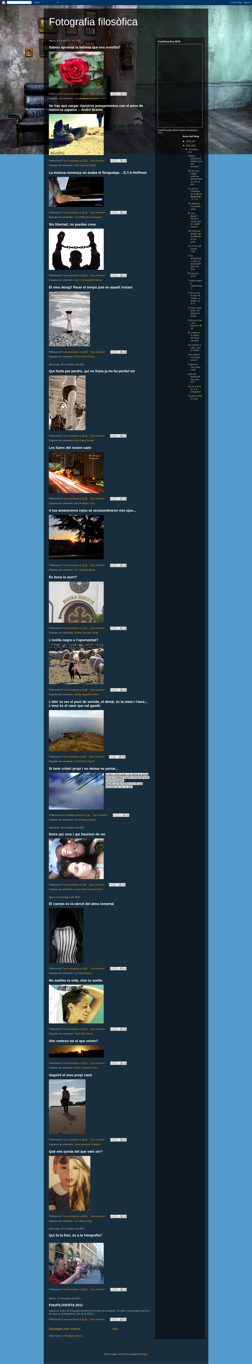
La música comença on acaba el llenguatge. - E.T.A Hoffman (98, 172)
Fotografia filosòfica (93, 21)
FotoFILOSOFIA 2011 (66, 1305)
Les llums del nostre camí (70, 448)
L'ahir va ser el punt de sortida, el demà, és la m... (194, 298)
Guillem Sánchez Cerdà (86, 632)
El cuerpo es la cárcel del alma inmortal (81, 904)
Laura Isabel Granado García (88, 889)
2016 (189, 141)
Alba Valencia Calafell (85, 165)
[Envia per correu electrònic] (112, 94)
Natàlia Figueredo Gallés (86, 694)
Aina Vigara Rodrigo (84, 440)
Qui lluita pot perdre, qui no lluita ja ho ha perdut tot (92, 371)
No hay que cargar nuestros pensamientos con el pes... (195, 177)
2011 (189, 145)
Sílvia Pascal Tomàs (84, 356)
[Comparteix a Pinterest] (125, 94)
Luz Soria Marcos (83, 973)
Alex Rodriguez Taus (84, 503)
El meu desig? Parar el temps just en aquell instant (91, 287)
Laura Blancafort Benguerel (87, 217)
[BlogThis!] (115, 94)
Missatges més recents (64, 1329)
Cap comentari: (98, 94)
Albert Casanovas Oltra (85, 1067)
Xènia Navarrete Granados (87, 1144)
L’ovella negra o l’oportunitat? (73, 640)
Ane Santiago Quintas (85, 819)
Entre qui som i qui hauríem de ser (77, 834)
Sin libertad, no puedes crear (72, 224)
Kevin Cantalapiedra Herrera (88, 280)
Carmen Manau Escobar (86, 98)
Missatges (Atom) (73, 1336)
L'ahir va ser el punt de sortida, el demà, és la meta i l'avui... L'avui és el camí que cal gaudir (98, 704)
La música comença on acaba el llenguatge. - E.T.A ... (195, 194)
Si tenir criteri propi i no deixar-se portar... (83, 768)
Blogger (144, 1354)
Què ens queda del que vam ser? (76, 1151)
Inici (115, 1329)
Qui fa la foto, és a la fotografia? (75, 1235)
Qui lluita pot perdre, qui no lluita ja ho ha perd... (194, 236)
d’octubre (193, 149)
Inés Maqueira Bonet (84, 570)
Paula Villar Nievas (83, 1033)
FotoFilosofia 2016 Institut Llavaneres (177, 130)
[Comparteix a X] (118, 94)
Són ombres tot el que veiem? (73, 1041)
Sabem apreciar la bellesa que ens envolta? (84, 47)
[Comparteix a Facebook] (121, 94)
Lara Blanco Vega (83, 1221)
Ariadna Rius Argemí (84, 761)
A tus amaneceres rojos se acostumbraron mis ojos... (92, 510)
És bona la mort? (63, 577)
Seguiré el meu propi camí (70, 1075)
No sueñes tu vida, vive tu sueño (75, 980)
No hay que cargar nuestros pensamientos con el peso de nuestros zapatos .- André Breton (96, 108)
